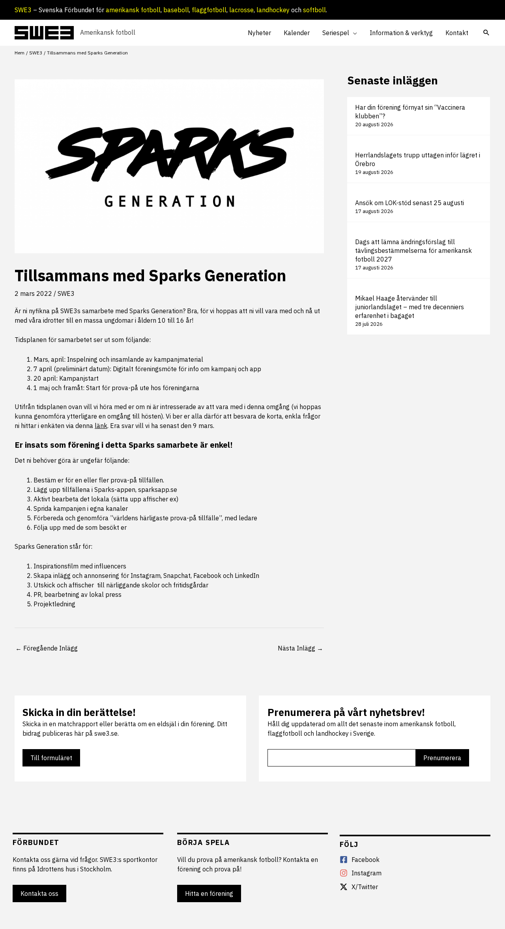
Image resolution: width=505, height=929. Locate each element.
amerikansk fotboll (133, 10)
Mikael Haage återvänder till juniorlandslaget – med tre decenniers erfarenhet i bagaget (409, 307)
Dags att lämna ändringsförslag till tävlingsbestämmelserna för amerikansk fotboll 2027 (413, 250)
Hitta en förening (209, 893)
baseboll (176, 10)
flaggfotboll (209, 10)
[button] (353, 33)
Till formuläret (51, 758)
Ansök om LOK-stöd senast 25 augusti (409, 203)
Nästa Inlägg (300, 648)
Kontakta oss (39, 893)
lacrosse (241, 10)
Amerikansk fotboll (107, 32)
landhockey (273, 10)
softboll (314, 10)
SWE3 (23, 10)
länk (101, 426)
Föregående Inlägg (46, 648)
